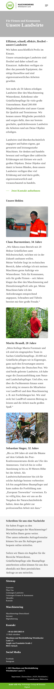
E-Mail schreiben (13, 634)
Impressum (16, 677)
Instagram (10, 661)
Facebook (10, 659)
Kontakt (9, 601)
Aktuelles (9, 598)
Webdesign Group (29, 684)
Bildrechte (44, 679)
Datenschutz (26, 677)
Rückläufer (42, 677)
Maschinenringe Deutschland (17, 614)
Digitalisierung (12, 619)
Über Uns (10, 590)
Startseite (10, 588)
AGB (35, 677)
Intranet (9, 616)
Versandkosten (32, 679)
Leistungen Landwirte (14, 593)
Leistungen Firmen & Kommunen (19, 595)
